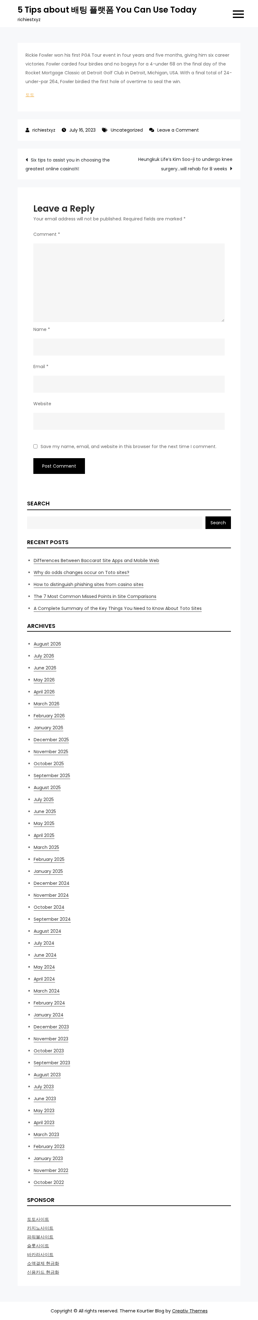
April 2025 (44, 835)
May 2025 (44, 823)
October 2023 (49, 1051)
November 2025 (51, 751)
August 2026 (47, 644)
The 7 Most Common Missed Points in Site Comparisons (95, 596)
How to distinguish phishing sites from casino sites (88, 584)
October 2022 (49, 1182)
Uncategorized (127, 130)
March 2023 (46, 1134)
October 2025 (49, 763)
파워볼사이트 (40, 1237)
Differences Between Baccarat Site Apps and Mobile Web (96, 560)
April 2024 (44, 979)
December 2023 (51, 1027)
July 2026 (44, 656)
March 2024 (47, 991)
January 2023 (48, 1158)
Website (42, 404)
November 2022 (51, 1170)
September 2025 (52, 775)
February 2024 (49, 1003)
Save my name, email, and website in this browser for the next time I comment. (128, 446)
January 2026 (48, 728)
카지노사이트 (40, 1228)
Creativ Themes (190, 1311)
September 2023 (52, 1063)
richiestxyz (43, 130)
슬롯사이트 (38, 1246)
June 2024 (45, 955)
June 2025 (45, 811)
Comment (46, 234)
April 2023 (44, 1122)
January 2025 (48, 871)
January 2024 (49, 1015)
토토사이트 (38, 1219)
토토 (29, 95)
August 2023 (47, 1075)
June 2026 (45, 668)
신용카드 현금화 (43, 1272)
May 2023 (44, 1110)
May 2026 (44, 680)
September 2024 (52, 919)
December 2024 (52, 883)
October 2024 (49, 907)
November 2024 (51, 895)
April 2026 (44, 692)
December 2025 (51, 740)
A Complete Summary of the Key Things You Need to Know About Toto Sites (118, 608)
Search (38, 503)
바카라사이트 (40, 1254)
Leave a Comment (178, 130)
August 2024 (47, 931)
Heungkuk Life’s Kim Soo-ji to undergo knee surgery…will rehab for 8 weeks (185, 164)
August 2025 (47, 787)
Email (40, 366)
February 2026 (49, 716)
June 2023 (45, 1098)
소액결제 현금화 (43, 1263)
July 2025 (44, 799)
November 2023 (51, 1039)
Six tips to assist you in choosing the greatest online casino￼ (67, 164)
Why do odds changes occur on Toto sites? (81, 572)
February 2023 (49, 1146)
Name (41, 329)
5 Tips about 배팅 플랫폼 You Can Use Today (107, 9)
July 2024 (44, 943)
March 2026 (46, 704)
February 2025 (49, 859)
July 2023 (44, 1087)
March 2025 (46, 847)
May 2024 (44, 967)
